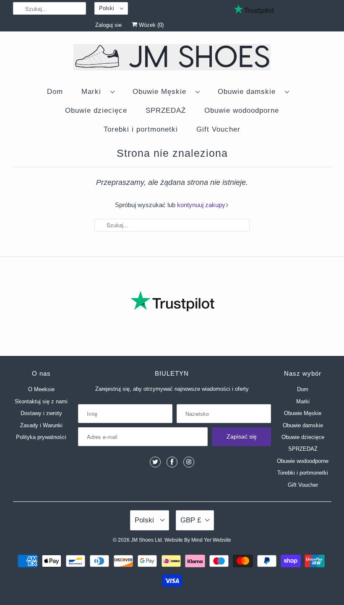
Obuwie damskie (249, 92)
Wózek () (150, 25)
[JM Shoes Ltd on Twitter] (155, 462)
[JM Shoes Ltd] (172, 58)
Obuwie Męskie (162, 92)
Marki (93, 92)
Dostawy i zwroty (41, 413)
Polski (107, 8)
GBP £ (190, 520)
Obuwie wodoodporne (241, 110)
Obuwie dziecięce (96, 110)
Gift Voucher (218, 129)
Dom (55, 92)
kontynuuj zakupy (201, 204)
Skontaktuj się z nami (41, 401)
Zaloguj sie (108, 25)
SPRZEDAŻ (166, 110)
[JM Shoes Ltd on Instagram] (188, 462)
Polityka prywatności (41, 437)
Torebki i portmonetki (141, 129)
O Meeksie (41, 389)
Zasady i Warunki (41, 425)
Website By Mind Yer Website (197, 540)
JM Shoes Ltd (146, 540)
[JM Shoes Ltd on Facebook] (172, 462)
